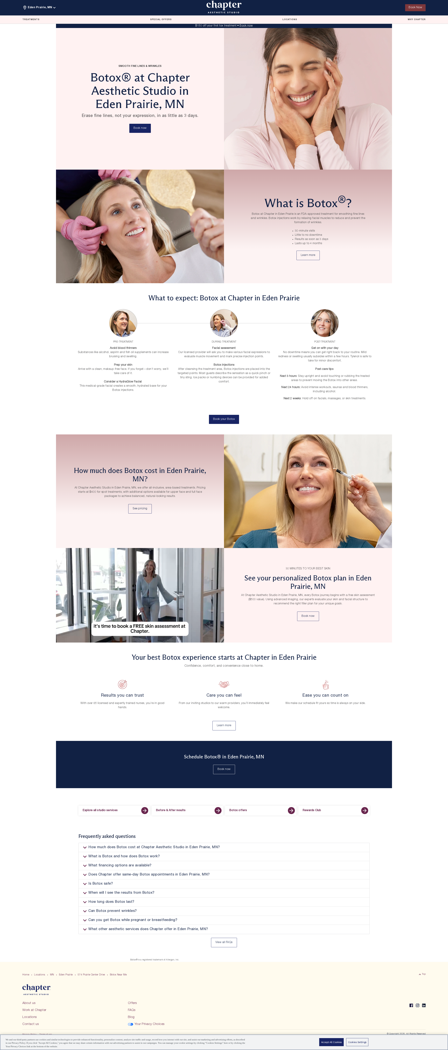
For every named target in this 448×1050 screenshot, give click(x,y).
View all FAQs (224, 942)
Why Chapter (417, 20)
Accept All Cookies (331, 1042)
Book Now (415, 7)
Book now (246, 26)
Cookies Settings (357, 1042)
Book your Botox (224, 419)
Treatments (31, 20)
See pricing (140, 508)
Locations (289, 20)
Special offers (161, 20)
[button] (224, 847)
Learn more (308, 255)
